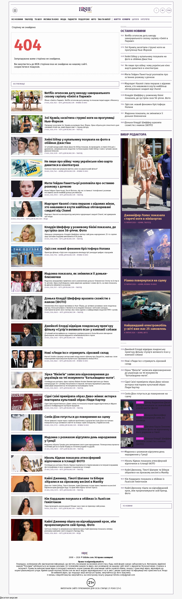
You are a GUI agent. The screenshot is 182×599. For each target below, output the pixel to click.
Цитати (135, 19)
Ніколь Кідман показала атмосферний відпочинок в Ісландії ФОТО (73, 459)
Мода (63, 19)
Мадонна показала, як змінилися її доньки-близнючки (76, 275)
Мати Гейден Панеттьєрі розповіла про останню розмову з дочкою (79, 184)
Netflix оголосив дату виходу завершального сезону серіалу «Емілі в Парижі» (77, 94)
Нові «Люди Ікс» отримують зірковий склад (77, 352)
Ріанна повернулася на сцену (145, 280)
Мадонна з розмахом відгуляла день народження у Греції (80, 439)
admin (61, 171)
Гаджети (72, 19)
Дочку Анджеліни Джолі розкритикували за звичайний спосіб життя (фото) (153, 405)
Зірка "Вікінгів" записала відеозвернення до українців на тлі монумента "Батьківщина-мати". (80, 376)
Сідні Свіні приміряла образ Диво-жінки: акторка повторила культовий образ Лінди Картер (80, 398)
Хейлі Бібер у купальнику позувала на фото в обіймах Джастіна (77, 141)
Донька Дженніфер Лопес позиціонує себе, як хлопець (151, 418)
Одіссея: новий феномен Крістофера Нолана (77, 248)
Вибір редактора (133, 134)
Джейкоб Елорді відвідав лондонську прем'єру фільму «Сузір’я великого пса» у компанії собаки (81, 327)
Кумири (126, 19)
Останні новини (133, 31)
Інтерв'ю (145, 19)
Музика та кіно (51, 19)
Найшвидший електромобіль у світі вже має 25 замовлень (145, 327)
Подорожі (83, 19)
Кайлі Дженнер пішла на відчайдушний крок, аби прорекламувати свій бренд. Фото (80, 523)
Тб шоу (38, 19)
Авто (93, 19)
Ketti (60, 103)
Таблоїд (79, 130)
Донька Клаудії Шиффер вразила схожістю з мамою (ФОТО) (77, 300)
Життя (117, 19)
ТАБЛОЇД (29, 19)
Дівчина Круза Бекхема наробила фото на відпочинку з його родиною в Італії (153, 429)
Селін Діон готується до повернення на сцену (77, 417)
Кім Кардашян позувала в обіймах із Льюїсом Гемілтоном (77, 500)
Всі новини (17, 19)
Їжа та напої (104, 19)
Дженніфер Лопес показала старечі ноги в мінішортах (144, 217)
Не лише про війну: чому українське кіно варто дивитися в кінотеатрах (79, 163)
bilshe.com (88, 557)
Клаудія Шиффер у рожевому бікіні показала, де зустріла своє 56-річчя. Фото (80, 228)
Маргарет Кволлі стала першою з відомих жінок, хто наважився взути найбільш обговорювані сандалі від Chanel (80, 207)
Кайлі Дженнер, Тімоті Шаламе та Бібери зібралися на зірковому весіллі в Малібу (74, 480)
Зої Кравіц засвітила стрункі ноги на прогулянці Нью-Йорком (79, 119)
